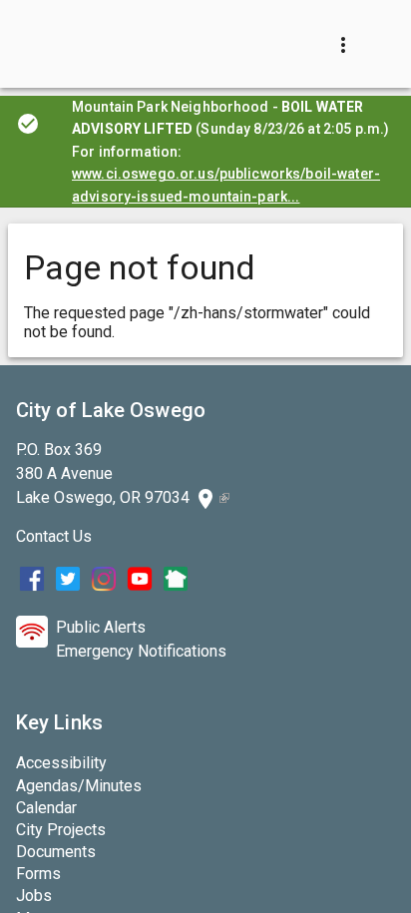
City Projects (61, 829)
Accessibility (61, 762)
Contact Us (54, 536)
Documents (56, 851)
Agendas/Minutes (79, 785)
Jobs (34, 895)
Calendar (46, 807)
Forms (38, 873)
